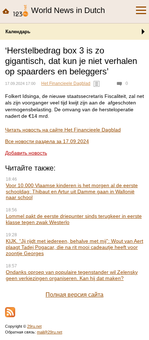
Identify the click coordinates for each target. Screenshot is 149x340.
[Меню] (141, 10)
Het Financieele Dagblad (65, 83)
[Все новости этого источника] (96, 84)
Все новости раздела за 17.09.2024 (47, 141)
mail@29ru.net (49, 332)
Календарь (17, 31)
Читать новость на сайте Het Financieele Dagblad (63, 130)
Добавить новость (26, 153)
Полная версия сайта (74, 295)
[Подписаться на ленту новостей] (10, 312)
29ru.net (34, 326)
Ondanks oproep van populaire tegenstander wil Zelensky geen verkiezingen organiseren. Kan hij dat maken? (72, 275)
